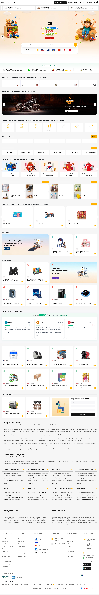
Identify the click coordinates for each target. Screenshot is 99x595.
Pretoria (69, 546)
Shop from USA (5, 584)
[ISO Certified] (16, 577)
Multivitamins (89, 152)
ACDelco (89, 141)
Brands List (21, 541)
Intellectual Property (7, 546)
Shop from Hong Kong (36, 584)
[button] (73, 2)
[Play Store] (87, 569)
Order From (27, 50)
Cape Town (70, 541)
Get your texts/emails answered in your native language (90, 545)
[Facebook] (81, 588)
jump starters (31, 496)
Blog (19, 549)
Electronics (56, 469)
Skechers (25, 141)
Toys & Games (81, 488)
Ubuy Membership (6, 561)
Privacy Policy (48, 588)
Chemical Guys (58, 141)
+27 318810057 (88, 553)
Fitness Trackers (9, 152)
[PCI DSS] (5, 577)
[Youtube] (86, 588)
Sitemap (4, 549)
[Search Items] (75, 45)
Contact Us (5, 541)
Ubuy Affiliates (22, 556)
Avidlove (73, 141)
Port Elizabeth (70, 549)
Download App (22, 538)
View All (94, 136)
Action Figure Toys (57, 152)
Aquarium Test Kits (25, 152)
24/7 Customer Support (91, 540)
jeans (5, 499)
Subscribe (82, 414)
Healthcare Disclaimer (8, 566)
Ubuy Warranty (6, 564)
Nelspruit (69, 554)
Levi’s (15, 496)
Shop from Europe (80, 584)
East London (70, 556)
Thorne (41, 141)
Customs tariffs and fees (8, 554)
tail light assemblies (42, 496)
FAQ (19, 551)
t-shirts (18, 497)
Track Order (5, 551)
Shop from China (59, 584)
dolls (93, 499)
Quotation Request (7, 544)
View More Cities (71, 559)
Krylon (9, 141)
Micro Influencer (6, 559)
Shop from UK (14, 584)
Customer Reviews (23, 544)
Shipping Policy (6, 556)
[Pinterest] (92, 588)
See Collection (72, 110)
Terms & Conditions (37, 588)
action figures (85, 499)
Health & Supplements (11, 469)
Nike (10, 496)
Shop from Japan (24, 584)
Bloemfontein (70, 551)
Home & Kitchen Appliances (61, 488)
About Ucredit (21, 554)
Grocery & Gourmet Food (84, 469)
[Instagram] (84, 588)
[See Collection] (49, 104)
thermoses (63, 497)
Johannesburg (70, 538)
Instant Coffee (41, 152)
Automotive (32, 488)
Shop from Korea (48, 584)
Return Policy (21, 546)
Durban (68, 544)
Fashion (6, 488)
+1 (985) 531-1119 (88, 558)
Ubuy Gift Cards (22, 559)
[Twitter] (89, 588)
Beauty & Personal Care (36, 469)
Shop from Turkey (69, 584)
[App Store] (87, 565)
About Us (4, 538)
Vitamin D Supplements (73, 152)
